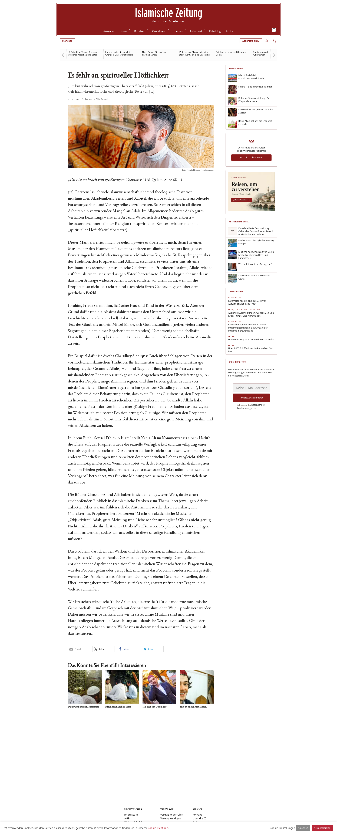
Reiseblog (215, 31)
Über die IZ (199, 818)
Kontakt (197, 814)
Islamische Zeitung (168, 12)
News (124, 31)
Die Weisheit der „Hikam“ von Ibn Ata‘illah (255, 111)
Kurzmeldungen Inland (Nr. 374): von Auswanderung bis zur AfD (247, 302)
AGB (127, 818)
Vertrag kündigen (170, 818)
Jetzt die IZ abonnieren (251, 157)
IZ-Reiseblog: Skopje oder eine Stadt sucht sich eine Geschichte (160, 53)
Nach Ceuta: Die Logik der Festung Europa (120, 53)
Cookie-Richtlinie (158, 828)
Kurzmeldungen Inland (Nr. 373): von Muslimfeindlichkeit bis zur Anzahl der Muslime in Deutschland (247, 327)
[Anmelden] (267, 41)
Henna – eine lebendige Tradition (255, 86)
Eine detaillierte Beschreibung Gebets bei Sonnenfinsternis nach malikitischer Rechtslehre (255, 231)
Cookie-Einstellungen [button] (282, 828)
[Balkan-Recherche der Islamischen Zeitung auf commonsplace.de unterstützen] (251, 210)
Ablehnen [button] (303, 827)
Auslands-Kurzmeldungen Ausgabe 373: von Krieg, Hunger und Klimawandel (251, 314)
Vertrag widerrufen (171, 814)
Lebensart (196, 31)
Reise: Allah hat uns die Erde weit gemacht (255, 122)
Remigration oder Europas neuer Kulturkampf (235, 53)
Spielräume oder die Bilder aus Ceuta (197, 53)
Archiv (230, 31)
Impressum (131, 814)
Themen (178, 31)
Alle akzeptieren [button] (322, 827)
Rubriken (139, 31)
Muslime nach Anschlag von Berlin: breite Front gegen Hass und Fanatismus (256, 254)
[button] (274, 30)
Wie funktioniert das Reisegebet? (255, 264)
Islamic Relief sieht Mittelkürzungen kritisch (251, 77)
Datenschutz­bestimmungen (251, 406)
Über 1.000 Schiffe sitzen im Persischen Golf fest (250, 350)
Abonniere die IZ (250, 40)
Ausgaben (109, 31)
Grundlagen (159, 31)
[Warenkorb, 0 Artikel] (274, 41)
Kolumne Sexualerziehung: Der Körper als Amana (254, 100)
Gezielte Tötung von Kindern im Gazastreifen (251, 339)
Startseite (67, 40)
